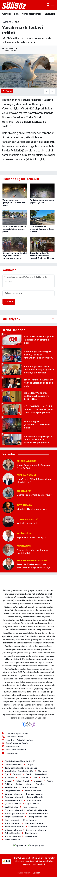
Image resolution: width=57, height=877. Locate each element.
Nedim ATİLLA (24, 534)
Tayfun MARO (24, 505)
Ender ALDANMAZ (26, 475)
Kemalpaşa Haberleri (37, 817)
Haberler (6, 22)
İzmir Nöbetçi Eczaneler (17, 733)
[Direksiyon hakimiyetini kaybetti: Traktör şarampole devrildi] (14, 244)
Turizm (45, 778)
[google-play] (35, 846)
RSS (8, 861)
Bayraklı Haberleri (34, 794)
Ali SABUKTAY (24, 491)
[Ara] (48, 5)
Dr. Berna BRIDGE (26, 461)
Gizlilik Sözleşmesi (13, 764)
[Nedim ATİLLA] (8, 535)
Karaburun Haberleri (38, 813)
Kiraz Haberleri (12, 820)
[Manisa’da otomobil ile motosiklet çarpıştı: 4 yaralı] (14, 217)
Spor (28, 784)
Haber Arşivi (12, 753)
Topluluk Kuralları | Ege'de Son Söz (21, 768)
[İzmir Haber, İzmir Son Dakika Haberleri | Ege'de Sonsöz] (14, 5)
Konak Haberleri (12, 823)
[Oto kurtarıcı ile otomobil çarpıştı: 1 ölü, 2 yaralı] (42, 217)
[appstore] (20, 846)
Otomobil (23, 778)
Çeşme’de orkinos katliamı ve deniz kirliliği (33, 552)
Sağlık (19, 784)
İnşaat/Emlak (41, 774)
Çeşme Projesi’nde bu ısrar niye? (34, 495)
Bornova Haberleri (13, 800)
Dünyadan (42, 771)
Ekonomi (50, 14)
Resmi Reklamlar (12, 840)
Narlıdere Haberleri (37, 826)
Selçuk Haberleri (12, 833)
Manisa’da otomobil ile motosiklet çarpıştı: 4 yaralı (14, 229)
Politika (8, 784)
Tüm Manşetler (13, 746)
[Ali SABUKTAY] (8, 493)
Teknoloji (40, 784)
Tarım (34, 778)
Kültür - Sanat (22, 781)
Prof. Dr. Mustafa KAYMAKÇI (32, 560)
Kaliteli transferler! (27, 523)
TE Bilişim (35, 873)
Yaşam (49, 781)
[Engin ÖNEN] (8, 550)
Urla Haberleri (31, 836)
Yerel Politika (11, 787)
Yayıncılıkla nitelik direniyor (31, 537)
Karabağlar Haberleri (15, 813)
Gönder (9, 301)
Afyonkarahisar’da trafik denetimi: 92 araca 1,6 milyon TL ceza (42, 255)
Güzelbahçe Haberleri (37, 810)
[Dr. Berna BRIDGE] (8, 464)
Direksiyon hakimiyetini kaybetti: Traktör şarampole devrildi (14, 255)
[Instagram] (33, 724)
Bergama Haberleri (14, 797)
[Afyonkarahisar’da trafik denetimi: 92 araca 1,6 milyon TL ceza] (42, 244)
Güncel (6, 14)
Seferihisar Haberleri (36, 830)
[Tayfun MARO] (8, 507)
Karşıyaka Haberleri (14, 817)
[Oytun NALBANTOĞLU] (8, 521)
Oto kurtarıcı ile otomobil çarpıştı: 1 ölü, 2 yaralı (42, 229)
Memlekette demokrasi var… (32, 509)
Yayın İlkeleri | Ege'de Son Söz (19, 771)
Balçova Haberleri (33, 791)
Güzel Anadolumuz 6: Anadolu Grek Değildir (33, 466)
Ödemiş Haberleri (13, 830)
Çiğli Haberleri (32, 804)
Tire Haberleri (31, 833)
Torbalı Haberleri (13, 836)
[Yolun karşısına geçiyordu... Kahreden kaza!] (14, 191)
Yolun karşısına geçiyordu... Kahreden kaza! (14, 202)
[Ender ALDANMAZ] (8, 479)
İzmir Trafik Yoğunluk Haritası (19, 740)
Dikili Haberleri (11, 807)
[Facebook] (23, 724)
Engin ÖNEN (24, 546)
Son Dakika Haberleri (16, 750)
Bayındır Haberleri (13, 794)
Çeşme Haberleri (13, 804)
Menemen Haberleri (14, 826)
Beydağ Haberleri (35, 797)
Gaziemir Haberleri (14, 810)
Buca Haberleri (34, 800)
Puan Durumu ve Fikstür (17, 743)
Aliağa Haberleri (12, 791)
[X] (28, 724)
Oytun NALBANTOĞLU (29, 519)
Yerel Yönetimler (31, 14)
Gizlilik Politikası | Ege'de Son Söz (20, 761)
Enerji (28, 774)
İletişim (30, 764)
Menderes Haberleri (34, 823)
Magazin (38, 781)
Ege (16, 14)
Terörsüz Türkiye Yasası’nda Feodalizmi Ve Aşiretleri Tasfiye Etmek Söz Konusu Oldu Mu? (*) (34, 566)
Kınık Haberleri (30, 820)
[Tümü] (53, 319)
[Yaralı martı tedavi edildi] (28, 71)
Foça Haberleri (30, 807)
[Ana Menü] (52, 5)
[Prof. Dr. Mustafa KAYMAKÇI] (8, 564)
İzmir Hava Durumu (14, 737)
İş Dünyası (9, 778)
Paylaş (9, 91)
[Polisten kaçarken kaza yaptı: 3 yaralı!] (42, 191)
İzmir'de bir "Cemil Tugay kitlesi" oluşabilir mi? (34, 481)
